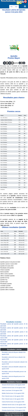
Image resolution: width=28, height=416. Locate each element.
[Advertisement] (14, 27)
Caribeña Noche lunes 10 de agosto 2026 (13, 387)
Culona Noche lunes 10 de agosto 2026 (13, 401)
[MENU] (25, 6)
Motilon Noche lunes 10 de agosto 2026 (13, 393)
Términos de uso (19, 415)
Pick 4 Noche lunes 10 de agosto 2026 (13, 399)
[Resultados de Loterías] (14, 4)
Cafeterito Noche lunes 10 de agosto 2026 (14, 404)
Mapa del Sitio (8, 415)
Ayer (16, 6)
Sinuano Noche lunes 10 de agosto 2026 (13, 384)
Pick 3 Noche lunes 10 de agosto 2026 (13, 396)
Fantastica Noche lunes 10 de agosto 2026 (14, 407)
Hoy (11, 6)
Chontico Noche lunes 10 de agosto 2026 (13, 410)
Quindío (13, 56)
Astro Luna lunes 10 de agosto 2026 (12, 390)
